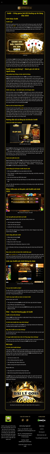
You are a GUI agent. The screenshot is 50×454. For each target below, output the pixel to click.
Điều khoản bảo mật (41, 435)
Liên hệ (41, 429)
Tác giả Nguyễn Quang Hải (42, 438)
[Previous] (6, 395)
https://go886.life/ (13, 254)
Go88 (2, 426)
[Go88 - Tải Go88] (25, 2)
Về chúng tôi (42, 432)
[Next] (44, 395)
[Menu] (2, 2)
